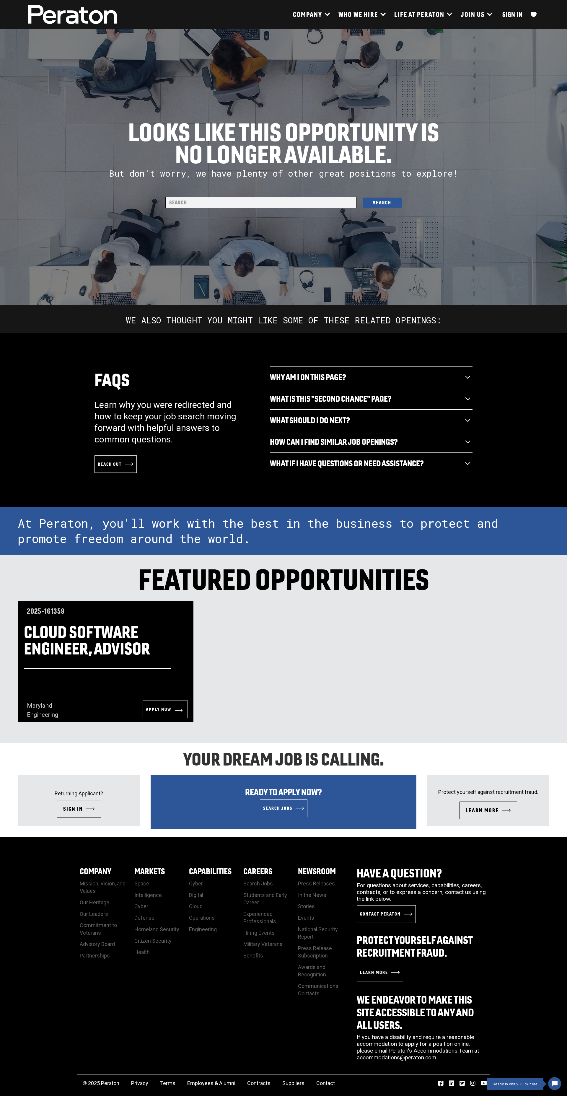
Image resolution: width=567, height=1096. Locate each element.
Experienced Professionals (259, 917)
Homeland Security (156, 929)
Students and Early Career (265, 899)
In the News (312, 895)
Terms (167, 1083)
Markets (149, 871)
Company (95, 871)
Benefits (253, 955)
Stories (306, 906)
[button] (311, 14)
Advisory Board (97, 944)
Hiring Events (259, 933)
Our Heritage (94, 902)
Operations (202, 918)
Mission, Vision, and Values (103, 887)
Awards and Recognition (312, 971)
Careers (257, 871)
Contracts (259, 1083)
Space (141, 883)
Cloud (196, 906)
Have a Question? (399, 873)
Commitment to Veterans (98, 929)
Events (306, 918)
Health (142, 952)
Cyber (141, 906)
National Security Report (318, 933)
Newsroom (317, 871)
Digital (196, 895)
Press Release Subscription (315, 952)
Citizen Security (153, 941)
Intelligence (148, 895)
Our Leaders (94, 914)
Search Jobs (258, 883)
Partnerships (95, 955)
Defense (144, 918)
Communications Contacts (318, 989)
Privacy (139, 1083)
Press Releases (316, 883)
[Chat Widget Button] (554, 1083)
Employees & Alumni (211, 1083)
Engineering (203, 929)
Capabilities (210, 871)
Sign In (512, 14)
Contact (325, 1083)
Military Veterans (263, 944)
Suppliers (293, 1083)
